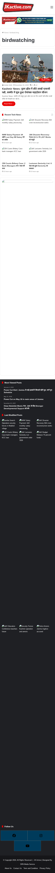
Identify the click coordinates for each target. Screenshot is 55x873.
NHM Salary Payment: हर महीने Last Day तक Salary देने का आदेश (13, 137)
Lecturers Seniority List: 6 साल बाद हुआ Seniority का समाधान (40, 165)
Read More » (8, 104)
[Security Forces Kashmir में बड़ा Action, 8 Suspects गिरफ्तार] (27, 629)
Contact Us (17, 868)
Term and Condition (31, 868)
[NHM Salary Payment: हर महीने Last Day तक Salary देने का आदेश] (14, 125)
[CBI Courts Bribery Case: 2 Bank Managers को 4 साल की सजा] (14, 154)
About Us (8, 868)
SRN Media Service (27, 864)
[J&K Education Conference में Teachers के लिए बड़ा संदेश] (10, 629)
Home (6, 33)
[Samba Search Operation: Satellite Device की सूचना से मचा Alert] (10, 424)
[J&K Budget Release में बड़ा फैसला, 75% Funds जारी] (45, 527)
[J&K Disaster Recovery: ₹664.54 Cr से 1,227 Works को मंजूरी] (41, 125)
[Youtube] (27, 846)
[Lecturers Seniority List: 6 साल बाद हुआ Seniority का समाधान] (41, 154)
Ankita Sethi (8, 85)
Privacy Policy (45, 868)
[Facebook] (14, 835)
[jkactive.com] (18, 7)
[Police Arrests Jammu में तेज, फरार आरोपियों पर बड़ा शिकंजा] (45, 721)
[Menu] (52, 8)
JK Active (37, 860)
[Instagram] (41, 835)
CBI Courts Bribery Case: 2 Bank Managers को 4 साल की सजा (13, 165)
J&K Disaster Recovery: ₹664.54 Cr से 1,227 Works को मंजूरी (40, 137)
